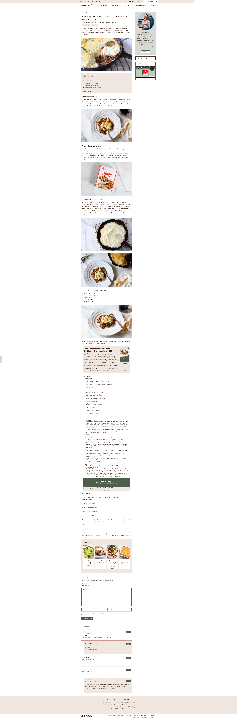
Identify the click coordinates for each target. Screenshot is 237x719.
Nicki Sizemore (86, 22)
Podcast (123, 5)
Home (83, 13)
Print (124, 358)
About (81, 1)
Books (130, 5)
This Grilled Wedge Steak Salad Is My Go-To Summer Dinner (112, 564)
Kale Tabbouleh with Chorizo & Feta (122, 534)
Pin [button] (124, 361)
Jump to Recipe (86, 25)
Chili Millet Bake (88, 299)
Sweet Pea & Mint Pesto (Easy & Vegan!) (88, 563)
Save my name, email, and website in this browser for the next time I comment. (93, 614)
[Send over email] (1, 362)
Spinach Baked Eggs (89, 295)
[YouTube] (135, 1)
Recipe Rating (85, 583)
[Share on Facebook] (1, 359)
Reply (128, 632)
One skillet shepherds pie (91, 85)
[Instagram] (129, 1)
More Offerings (95, 1)
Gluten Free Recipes (100, 13)
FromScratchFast (93, 503)
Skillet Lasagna (88, 297)
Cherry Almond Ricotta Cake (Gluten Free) (100, 562)
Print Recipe (94, 25)
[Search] (154, 58)
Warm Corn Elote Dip (90, 301)
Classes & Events (140, 5)
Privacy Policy (151, 715)
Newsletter (114, 5)
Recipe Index (104, 5)
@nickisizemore (109, 483)
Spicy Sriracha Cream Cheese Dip (90, 534)
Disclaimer (134, 717)
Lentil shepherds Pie (90, 81)
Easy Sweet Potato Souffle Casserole (124, 562)
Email (110, 609)
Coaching (151, 5)
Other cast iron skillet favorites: (93, 87)
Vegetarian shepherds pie (91, 83)
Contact (87, 1)
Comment (85, 589)
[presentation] (88, 552)
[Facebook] (132, 1)
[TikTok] (141, 1)
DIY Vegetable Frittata (90, 293)
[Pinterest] (138, 1)
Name (84, 609)
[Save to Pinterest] (1, 357)
